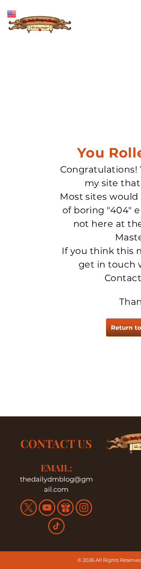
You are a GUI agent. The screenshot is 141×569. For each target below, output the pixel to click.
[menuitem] (103, 39)
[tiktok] (56, 527)
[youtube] (47, 508)
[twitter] (28, 508)
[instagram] (84, 508)
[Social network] (65, 508)
